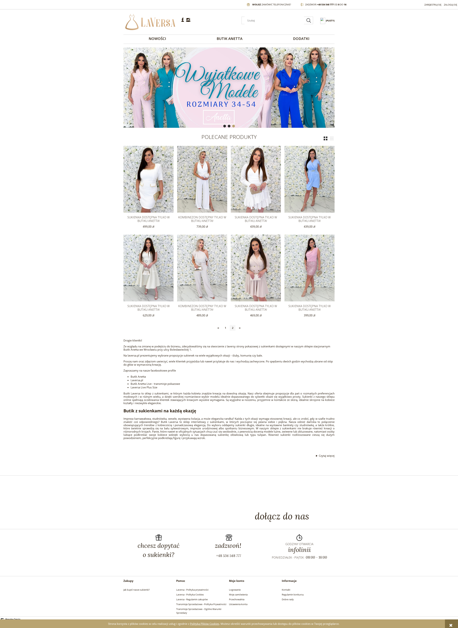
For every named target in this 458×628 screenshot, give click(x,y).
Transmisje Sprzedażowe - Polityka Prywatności (201, 604)
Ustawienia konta (238, 604)
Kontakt (286, 589)
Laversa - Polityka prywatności (192, 589)
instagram (188, 21)
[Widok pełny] (333, 138)
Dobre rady (288, 599)
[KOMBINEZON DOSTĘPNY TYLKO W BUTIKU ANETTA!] (202, 179)
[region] (229, 87)
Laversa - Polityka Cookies (190, 594)
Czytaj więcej (327, 455)
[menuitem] (157, 38)
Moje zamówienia (238, 594)
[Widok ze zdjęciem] (326, 138)
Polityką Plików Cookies (204, 623)
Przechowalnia (236, 599)
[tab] (224, 126)
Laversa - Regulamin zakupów (192, 599)
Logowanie (235, 589)
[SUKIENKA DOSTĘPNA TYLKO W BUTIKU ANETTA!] (148, 179)
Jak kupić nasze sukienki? (136, 589)
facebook (182, 21)
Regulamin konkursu (293, 594)
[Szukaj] (308, 20)
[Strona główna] (150, 22)
